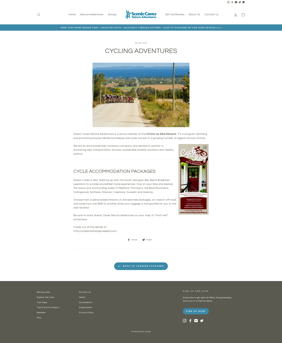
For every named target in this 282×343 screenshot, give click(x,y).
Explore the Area (45, 297)
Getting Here (43, 292)
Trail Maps (42, 302)
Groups (112, 14)
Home (72, 14)
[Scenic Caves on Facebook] (190, 320)
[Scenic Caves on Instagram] (184, 320)
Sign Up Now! (196, 311)
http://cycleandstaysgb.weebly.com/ (95, 231)
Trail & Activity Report (48, 307)
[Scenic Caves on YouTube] (196, 320)
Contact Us (212, 14)
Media (82, 297)
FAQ (39, 318)
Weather (41, 312)
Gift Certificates (174, 14)
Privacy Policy (86, 312)
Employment (85, 307)
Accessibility (85, 302)
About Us (194, 14)
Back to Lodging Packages (143, 266)
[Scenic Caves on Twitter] (202, 320)
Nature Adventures (91, 14)
